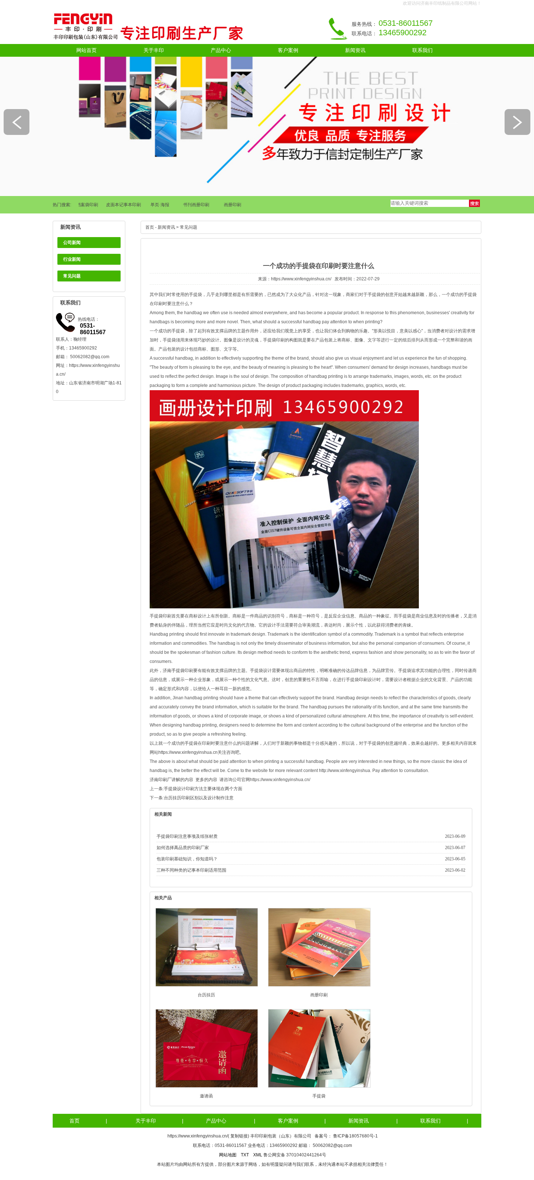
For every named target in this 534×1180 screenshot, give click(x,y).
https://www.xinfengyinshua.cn (188, 752)
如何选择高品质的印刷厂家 (183, 847)
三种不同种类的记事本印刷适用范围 (191, 870)
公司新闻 (72, 242)
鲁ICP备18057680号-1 (355, 1136)
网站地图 (227, 1154)
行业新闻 (72, 259)
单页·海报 (150, 204)
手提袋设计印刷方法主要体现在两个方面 (203, 788)
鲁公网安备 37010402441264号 (294, 1154)
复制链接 (239, 1136)
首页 (149, 227)
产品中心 (221, 50)
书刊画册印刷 (187, 204)
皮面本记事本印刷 (114, 204)
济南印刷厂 (160, 779)
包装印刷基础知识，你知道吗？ (187, 858)
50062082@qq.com (89, 356)
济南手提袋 (174, 670)
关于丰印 (153, 50)
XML (257, 1154)
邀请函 (206, 1096)
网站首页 (86, 50)
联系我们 (422, 50)
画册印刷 (223, 204)
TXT (245, 1154)
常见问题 (72, 276)
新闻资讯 (355, 50)
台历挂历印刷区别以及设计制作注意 (199, 797)
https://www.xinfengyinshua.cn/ (301, 278)
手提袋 (318, 1096)
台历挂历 (206, 994)
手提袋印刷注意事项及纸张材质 (187, 836)
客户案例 (288, 50)
